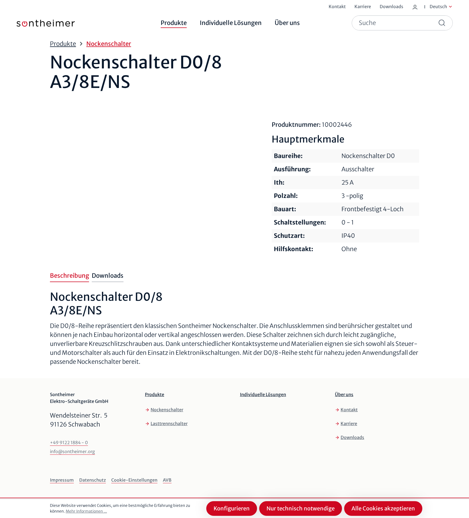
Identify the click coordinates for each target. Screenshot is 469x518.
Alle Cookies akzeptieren (383, 508)
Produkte (154, 394)
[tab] (69, 276)
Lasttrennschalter (169, 423)
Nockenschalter (167, 409)
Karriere (349, 423)
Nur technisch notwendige (301, 508)
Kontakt (349, 409)
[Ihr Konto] (416, 6)
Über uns (344, 394)
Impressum (62, 480)
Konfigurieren (232, 508)
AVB (167, 480)
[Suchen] (442, 23)
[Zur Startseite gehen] (37, 22)
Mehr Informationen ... (86, 511)
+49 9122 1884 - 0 (69, 442)
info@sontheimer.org (72, 451)
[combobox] (393, 23)
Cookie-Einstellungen (134, 480)
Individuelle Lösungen (263, 394)
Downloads (352, 437)
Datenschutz (92, 480)
